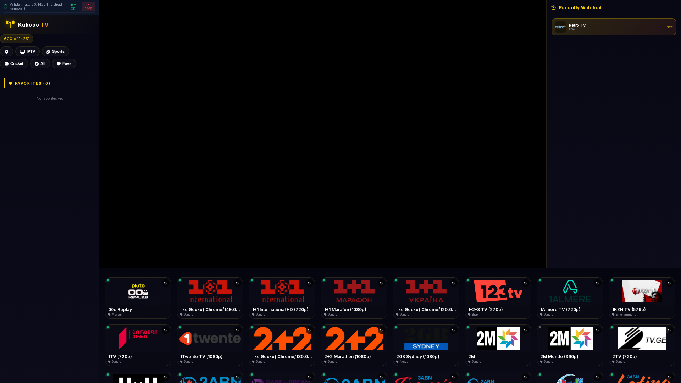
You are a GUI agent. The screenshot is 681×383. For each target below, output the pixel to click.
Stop (88, 8)
